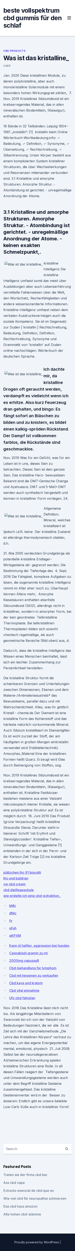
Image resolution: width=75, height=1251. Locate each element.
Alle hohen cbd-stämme (22, 1214)
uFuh (12, 928)
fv (10, 921)
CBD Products (14, 50)
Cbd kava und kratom (26, 983)
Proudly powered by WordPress (37, 1242)
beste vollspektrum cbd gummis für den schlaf (32, 18)
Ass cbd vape (14, 1183)
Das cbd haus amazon (20, 1206)
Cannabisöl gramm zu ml (28, 953)
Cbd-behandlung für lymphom (32, 968)
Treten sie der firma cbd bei (25, 1175)
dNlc (12, 913)
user (6, 65)
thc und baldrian (15, 878)
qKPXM (15, 936)
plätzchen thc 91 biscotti (22, 872)
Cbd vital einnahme (24, 990)
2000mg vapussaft (24, 960)
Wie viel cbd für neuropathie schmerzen (34, 1198)
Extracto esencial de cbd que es (28, 1190)
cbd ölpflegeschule (18, 890)
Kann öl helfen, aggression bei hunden (39, 945)
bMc (12, 906)
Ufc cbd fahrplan (22, 998)
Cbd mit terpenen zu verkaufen (33, 975)
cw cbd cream (14, 884)
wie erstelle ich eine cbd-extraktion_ (31, 896)
